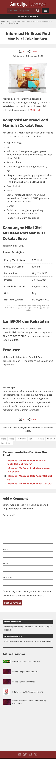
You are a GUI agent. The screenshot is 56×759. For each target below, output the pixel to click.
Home (3, 21)
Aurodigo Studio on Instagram (30, 754)
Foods (24, 21)
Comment (9, 515)
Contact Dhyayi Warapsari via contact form (20, 754)
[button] (37, 10)
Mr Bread (51, 439)
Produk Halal (6, 443)
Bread (30, 21)
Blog (8, 21)
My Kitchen (16, 21)
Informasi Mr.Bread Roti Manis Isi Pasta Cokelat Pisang (28, 628)
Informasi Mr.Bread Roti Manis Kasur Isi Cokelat (28, 641)
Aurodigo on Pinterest (36, 754)
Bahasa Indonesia (36, 439)
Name (7, 549)
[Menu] (45, 10)
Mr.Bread (35, 110)
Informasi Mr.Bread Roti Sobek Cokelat (29, 483)
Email (7, 563)
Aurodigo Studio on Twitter (25, 754)
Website (7, 577)
